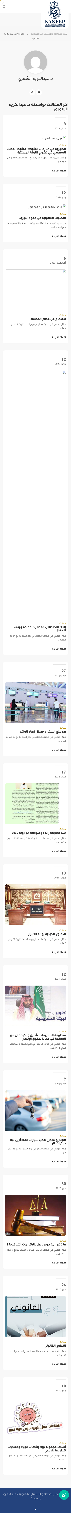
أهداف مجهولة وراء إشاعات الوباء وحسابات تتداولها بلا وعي (37, 1448)
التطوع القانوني (55, 1345)
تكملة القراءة (59, 170)
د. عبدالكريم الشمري (35, 78)
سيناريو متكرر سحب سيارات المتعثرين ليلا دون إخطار (38, 1141)
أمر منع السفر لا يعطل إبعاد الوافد (43, 731)
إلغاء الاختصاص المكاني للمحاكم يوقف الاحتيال (40, 628)
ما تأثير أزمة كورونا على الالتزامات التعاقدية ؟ (36, 1244)
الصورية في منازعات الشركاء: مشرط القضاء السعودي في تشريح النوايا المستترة (36, 150)
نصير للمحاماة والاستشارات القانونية (49, 33)
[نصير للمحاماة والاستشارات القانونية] (55, 14)
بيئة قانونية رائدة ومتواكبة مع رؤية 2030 (39, 833)
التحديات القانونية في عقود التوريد (42, 218)
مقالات (62, 145)
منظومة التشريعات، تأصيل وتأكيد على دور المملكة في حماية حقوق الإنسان (38, 1037)
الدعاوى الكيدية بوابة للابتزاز (47, 934)
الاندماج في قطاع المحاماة (48, 319)
